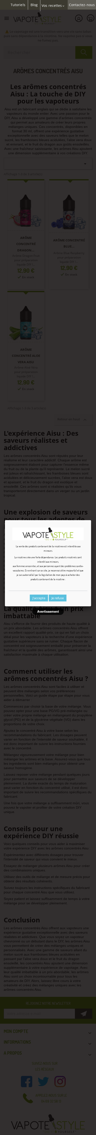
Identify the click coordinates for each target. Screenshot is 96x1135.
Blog (34, 5)
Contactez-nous (82, 5)
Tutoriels (18, 5)
